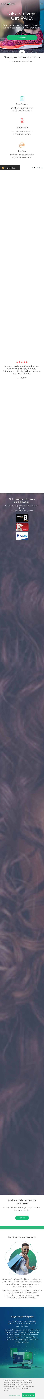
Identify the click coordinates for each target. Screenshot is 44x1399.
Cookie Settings (14, 1395)
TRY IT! (22, 1218)
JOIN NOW (22, 38)
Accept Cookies (28, 1395)
